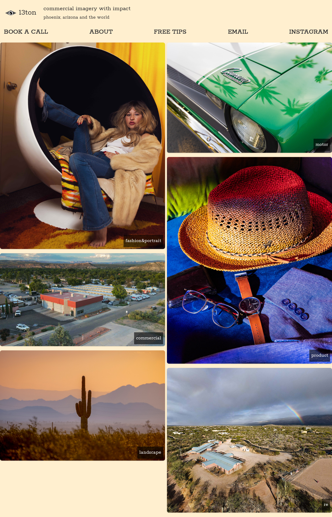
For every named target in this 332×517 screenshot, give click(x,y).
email (238, 32)
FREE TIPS (170, 32)
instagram (308, 32)
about (101, 32)
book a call (26, 32)
